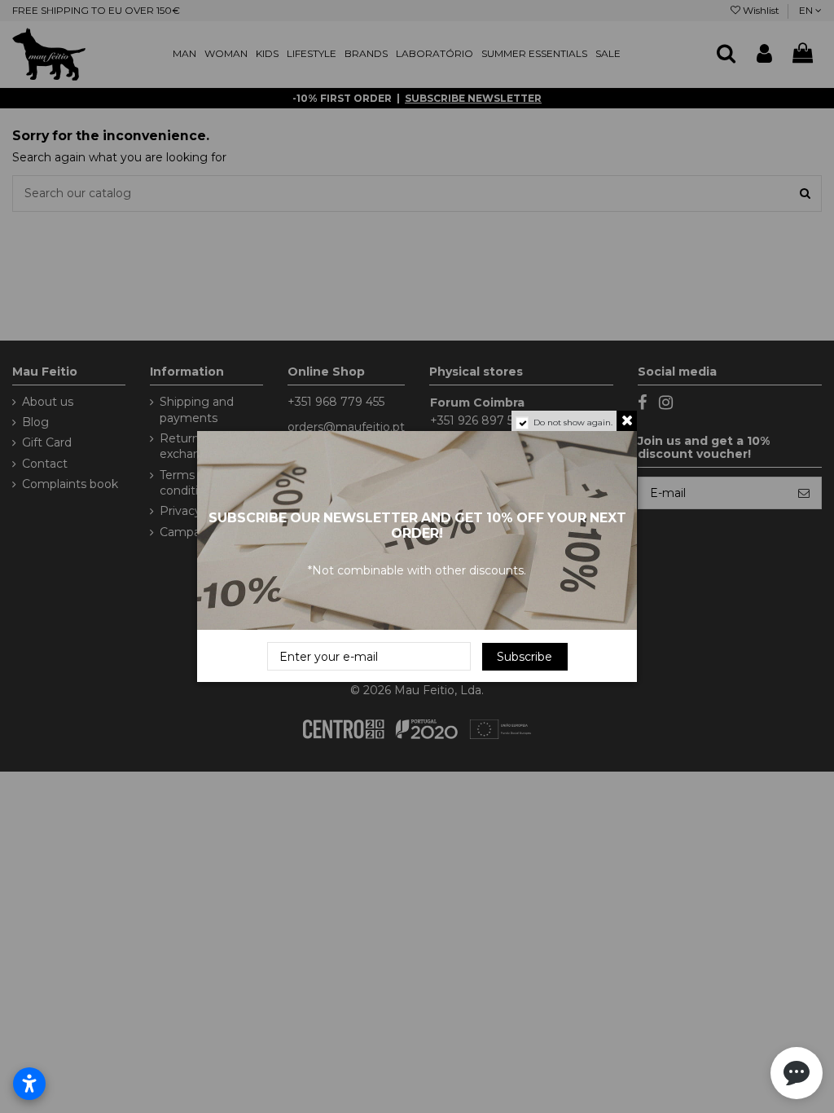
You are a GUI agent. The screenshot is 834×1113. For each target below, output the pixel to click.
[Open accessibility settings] (29, 1083)
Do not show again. (572, 422)
